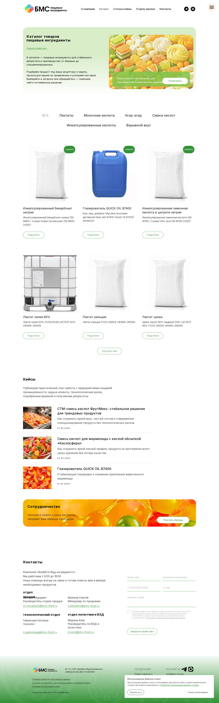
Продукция (142, 669)
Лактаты (66, 115)
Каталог (104, 8)
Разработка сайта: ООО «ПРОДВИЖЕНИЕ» (50, 692)
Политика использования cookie (46, 686)
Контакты (165, 8)
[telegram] (186, 9)
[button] (173, 520)
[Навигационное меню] (212, 7)
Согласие (169, 611)
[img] (184, 669)
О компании (88, 8)
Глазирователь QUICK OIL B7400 (84, 469)
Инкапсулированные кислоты (91, 125)
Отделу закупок (145, 8)
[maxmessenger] (193, 9)
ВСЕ (45, 115)
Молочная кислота (99, 115)
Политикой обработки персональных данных (165, 618)
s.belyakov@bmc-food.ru (84, 605)
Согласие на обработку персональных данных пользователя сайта (61, 683)
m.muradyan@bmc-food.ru (40, 605)
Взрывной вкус (138, 125)
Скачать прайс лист (37, 48)
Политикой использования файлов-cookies (179, 685)
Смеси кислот (163, 115)
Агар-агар (133, 115)
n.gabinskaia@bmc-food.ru (40, 632)
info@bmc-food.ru (175, 674)
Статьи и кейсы (122, 8)
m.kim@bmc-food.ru (81, 632)
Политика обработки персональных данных (51, 679)
